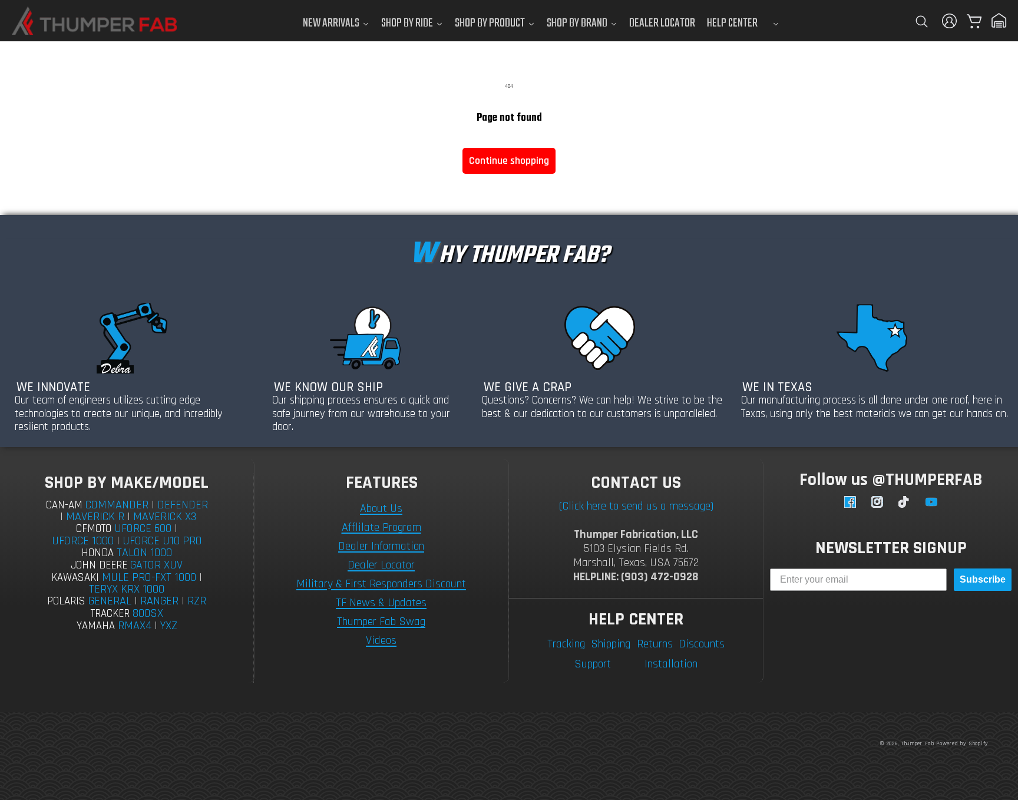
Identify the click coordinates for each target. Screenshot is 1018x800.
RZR (196, 601)
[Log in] (949, 21)
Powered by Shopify (962, 743)
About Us (381, 508)
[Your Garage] (999, 21)
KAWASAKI (75, 577)
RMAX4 (134, 625)
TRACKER (110, 613)
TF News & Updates (381, 602)
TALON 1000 (144, 552)
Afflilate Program (381, 527)
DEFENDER (182, 505)
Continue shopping (509, 160)
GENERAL (109, 601)
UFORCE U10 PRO (162, 540)
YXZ (168, 625)
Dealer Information (381, 546)
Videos (381, 640)
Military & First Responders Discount (381, 583)
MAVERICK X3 (164, 516)
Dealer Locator (381, 565)
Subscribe (983, 579)
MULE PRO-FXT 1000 (149, 577)
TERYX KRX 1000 (126, 589)
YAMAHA (96, 626)
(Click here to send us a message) (636, 506)
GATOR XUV (156, 565)
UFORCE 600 (142, 528)
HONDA (97, 553)
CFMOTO (93, 528)
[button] (921, 21)
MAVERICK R (95, 516)
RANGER (159, 601)
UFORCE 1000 (83, 540)
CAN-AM (64, 505)
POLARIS (66, 601)
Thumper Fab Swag (381, 621)
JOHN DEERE (99, 565)
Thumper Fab (917, 743)
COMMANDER (116, 505)
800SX (148, 613)
